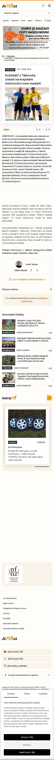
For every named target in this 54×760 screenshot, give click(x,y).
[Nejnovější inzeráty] (49, 397)
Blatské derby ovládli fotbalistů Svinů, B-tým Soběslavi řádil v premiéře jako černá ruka (32, 358)
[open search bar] (43, 5)
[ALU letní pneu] (27, 423)
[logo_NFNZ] (14, 574)
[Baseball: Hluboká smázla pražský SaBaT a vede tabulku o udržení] (8, 342)
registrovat (27, 301)
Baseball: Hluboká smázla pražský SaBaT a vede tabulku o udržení (34, 339)
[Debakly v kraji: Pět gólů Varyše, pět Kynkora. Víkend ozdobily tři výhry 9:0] (8, 324)
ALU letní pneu (15, 447)
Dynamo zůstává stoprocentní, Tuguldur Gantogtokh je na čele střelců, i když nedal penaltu (32, 376)
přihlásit (43, 298)
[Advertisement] (27, 520)
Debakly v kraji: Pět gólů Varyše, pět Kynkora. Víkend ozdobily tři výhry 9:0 (31, 323)
